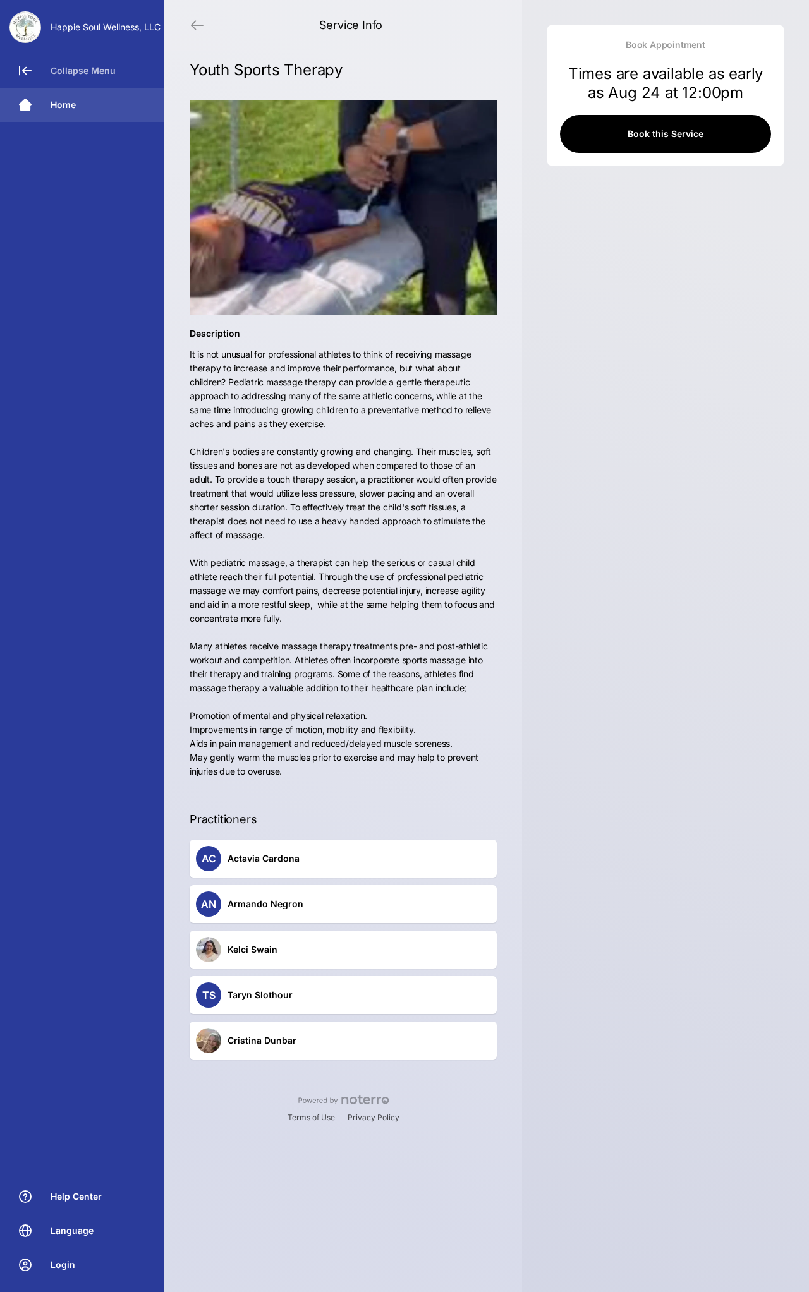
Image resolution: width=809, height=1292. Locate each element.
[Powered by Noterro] (343, 1100)
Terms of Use (311, 1117)
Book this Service (665, 133)
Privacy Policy (373, 1117)
